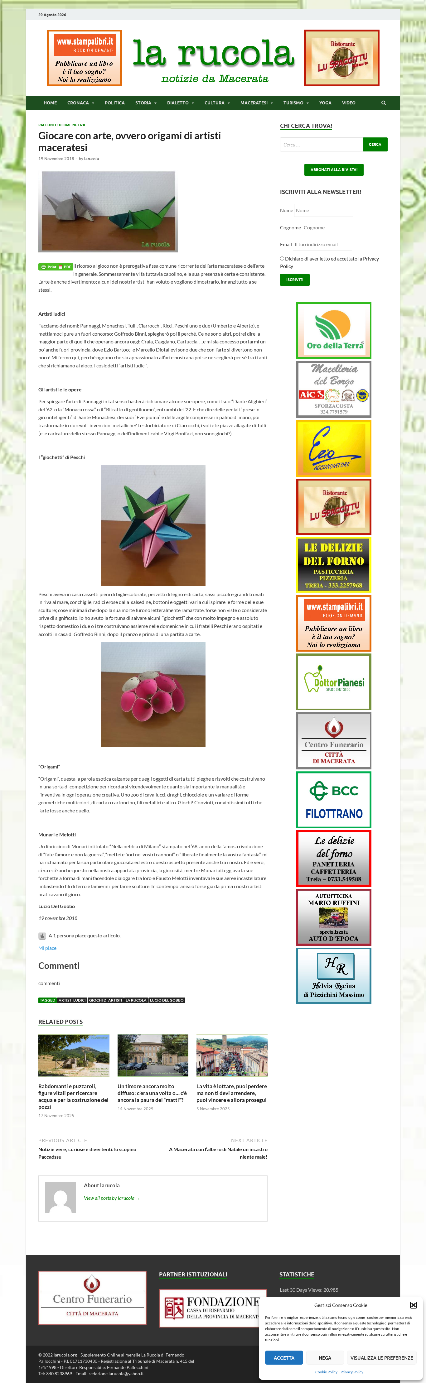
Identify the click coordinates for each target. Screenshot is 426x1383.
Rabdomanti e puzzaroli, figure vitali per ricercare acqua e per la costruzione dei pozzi (73, 1096)
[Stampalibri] (85, 84)
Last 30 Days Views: (301, 1290)
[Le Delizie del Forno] (333, 591)
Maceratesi (254, 102)
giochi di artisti (105, 1000)
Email (286, 244)
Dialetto (178, 102)
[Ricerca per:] (334, 144)
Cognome (290, 227)
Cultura (215, 102)
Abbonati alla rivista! (334, 169)
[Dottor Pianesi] (333, 708)
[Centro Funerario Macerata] (92, 1323)
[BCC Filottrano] (333, 826)
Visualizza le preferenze (382, 1358)
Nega (325, 1358)
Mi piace (47, 948)
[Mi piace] (42, 935)
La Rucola (136, 1000)
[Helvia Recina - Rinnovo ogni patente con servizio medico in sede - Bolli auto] (333, 1002)
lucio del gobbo (167, 1000)
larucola (91, 158)
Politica (115, 102)
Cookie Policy (326, 1372)
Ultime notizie (72, 125)
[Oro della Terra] (333, 357)
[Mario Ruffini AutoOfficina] (333, 944)
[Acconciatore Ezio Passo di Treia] (333, 475)
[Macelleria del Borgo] (333, 416)
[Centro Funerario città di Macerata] (333, 767)
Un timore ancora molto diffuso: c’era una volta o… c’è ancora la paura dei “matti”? (152, 1093)
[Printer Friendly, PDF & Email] (55, 266)
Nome (286, 210)
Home (50, 102)
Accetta (284, 1358)
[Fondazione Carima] (213, 1325)
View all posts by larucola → (112, 1198)
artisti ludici (72, 1000)
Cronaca (78, 102)
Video (349, 102)
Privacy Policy (352, 1372)
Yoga (325, 102)
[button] (413, 1305)
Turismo (293, 102)
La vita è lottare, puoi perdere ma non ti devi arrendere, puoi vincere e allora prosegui (231, 1093)
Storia (143, 102)
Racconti (47, 125)
